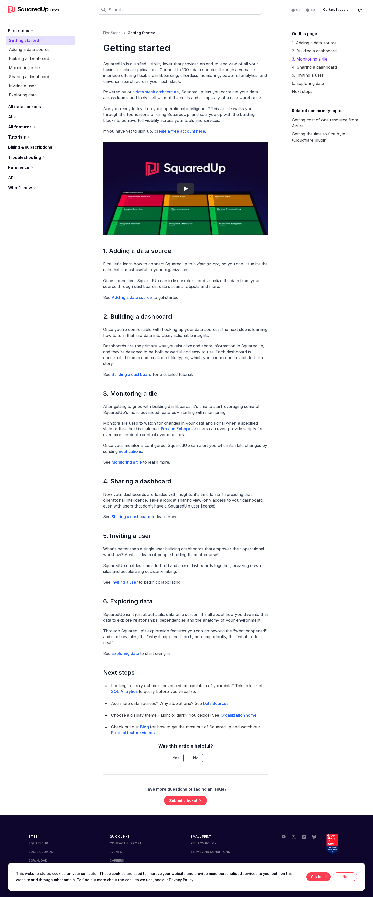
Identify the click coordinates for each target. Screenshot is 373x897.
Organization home (239, 715)
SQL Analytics (124, 691)
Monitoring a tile (24, 67)
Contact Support (335, 9)
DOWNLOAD (37, 860)
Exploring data (23, 94)
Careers (117, 860)
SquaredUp (38, 843)
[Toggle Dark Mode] (360, 10)
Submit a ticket (183, 800)
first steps (112, 33)
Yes (175, 757)
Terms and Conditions (210, 852)
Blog (144, 726)
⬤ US (295, 10)
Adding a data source (29, 49)
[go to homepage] (33, 9)
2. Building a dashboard (137, 316)
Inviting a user (22, 85)
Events (116, 852)
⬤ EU (310, 10)
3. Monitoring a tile (130, 393)
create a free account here (180, 131)
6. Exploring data (128, 601)
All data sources (24, 106)
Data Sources (215, 703)
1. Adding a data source (137, 251)
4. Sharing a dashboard (137, 481)
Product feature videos (133, 732)
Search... (117, 9)
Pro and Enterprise (178, 428)
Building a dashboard (29, 58)
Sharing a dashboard (29, 76)
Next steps (119, 672)
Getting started (24, 40)
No (196, 757)
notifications (130, 451)
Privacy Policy (204, 843)
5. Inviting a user (127, 535)
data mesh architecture (157, 91)
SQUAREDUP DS (40, 852)
